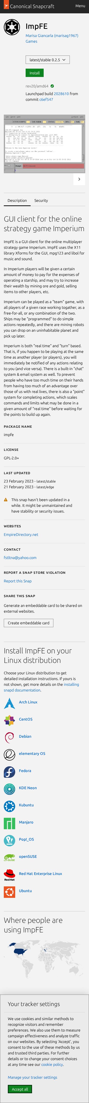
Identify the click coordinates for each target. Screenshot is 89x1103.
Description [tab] (17, 200)
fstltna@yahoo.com (20, 557)
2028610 (61, 93)
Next (79, 179)
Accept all (20, 1089)
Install (35, 73)
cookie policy (52, 1064)
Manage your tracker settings (32, 1077)
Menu (80, 6)
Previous (66, 179)
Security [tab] (41, 200)
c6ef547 (46, 99)
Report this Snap (18, 581)
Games (31, 41)
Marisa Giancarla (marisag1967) (52, 35)
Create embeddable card (28, 623)
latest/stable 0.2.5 (46, 60)
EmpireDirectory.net (21, 534)
